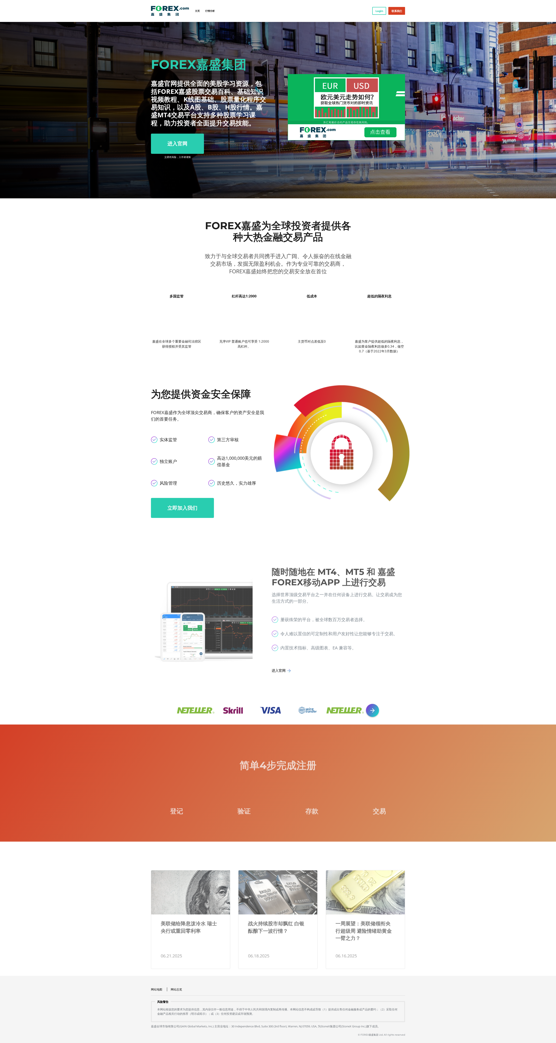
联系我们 (397, 11)
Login (379, 11)
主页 (197, 10)
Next (372, 710)
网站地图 (156, 989)
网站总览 (176, 989)
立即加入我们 (182, 507)
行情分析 (210, 10)
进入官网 (177, 143)
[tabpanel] (278, 110)
